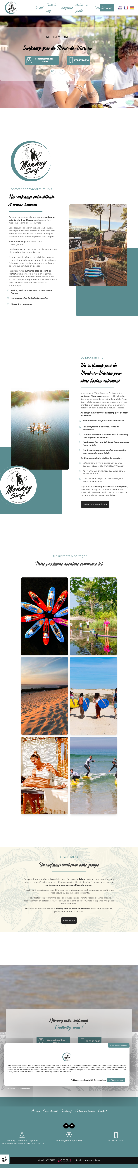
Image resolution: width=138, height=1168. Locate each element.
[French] (126, 7)
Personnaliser (100, 1080)
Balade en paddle (82, 7)
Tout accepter (117, 1080)
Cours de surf (52, 7)
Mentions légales (83, 1160)
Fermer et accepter (120, 1045)
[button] (42, 60)
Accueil (39, 7)
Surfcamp (67, 7)
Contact (99, 7)
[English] (120, 7)
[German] (132, 7)
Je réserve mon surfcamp (95, 504)
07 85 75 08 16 (115, 1140)
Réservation (107, 8)
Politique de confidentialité (82, 1080)
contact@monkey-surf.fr (69, 1140)
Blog (97, 1160)
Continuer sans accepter (19, 1089)
